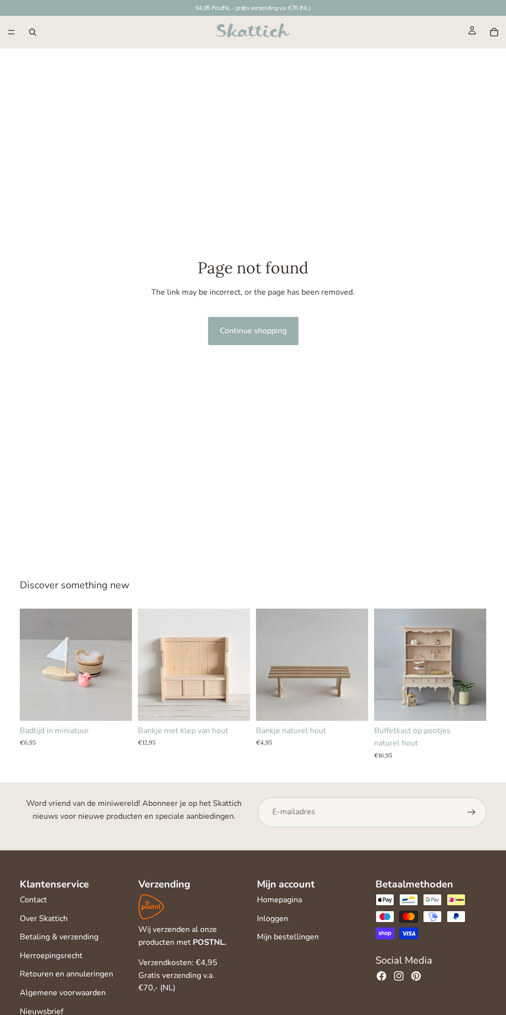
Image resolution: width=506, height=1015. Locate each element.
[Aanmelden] (471, 812)
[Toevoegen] (117, 705)
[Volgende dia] (239, 664)
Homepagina (279, 899)
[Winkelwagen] (494, 32)
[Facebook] (381, 976)
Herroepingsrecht (51, 955)
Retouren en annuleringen (66, 974)
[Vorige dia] (149, 664)
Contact (33, 899)
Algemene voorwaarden (63, 992)
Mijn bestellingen (288, 936)
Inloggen (272, 918)
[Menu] (11, 32)
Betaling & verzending (59, 936)
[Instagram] (399, 976)
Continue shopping (253, 330)
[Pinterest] (416, 976)
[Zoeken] (32, 32)
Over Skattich (44, 918)
